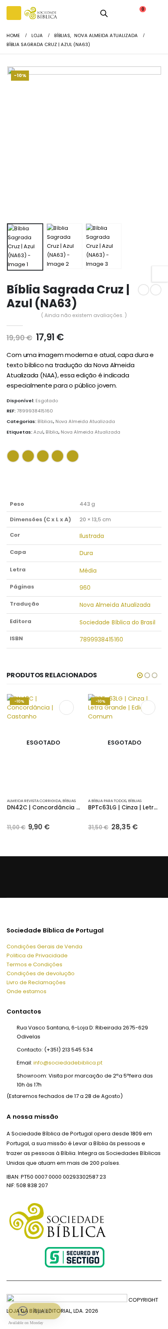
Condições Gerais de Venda (44, 946)
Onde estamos (26, 991)
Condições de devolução (41, 973)
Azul (38, 432)
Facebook (13, 456)
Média (88, 570)
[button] (14, 13)
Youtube (51, 876)
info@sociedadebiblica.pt (67, 1063)
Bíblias (45, 421)
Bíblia (52, 432)
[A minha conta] (119, 13)
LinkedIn (42, 456)
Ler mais (66, 707)
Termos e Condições (34, 964)
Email (57, 456)
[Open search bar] (104, 13)
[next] (155, 289)
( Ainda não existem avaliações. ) (84, 315)
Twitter (28, 456)
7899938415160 (101, 639)
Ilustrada (92, 536)
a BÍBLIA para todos (107, 800)
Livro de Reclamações (36, 982)
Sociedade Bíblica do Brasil (117, 622)
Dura (86, 553)
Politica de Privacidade (37, 955)
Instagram (69, 876)
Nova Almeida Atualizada (85, 421)
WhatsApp (72, 456)
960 (85, 588)
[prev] (143, 289)
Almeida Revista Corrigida (34, 800)
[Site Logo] (40, 13)
